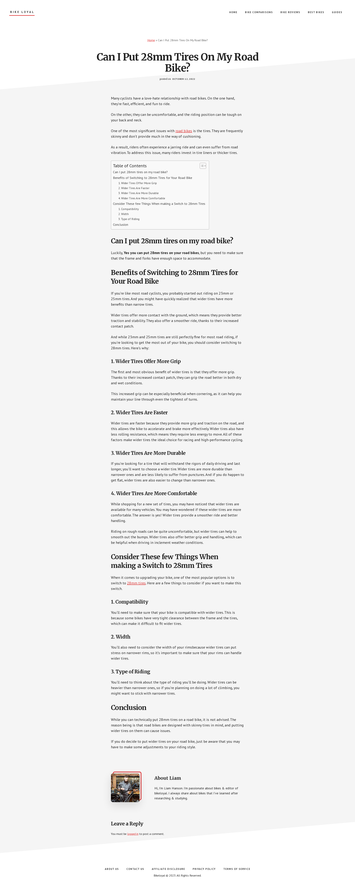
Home (151, 40)
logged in (132, 834)
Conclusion (120, 224)
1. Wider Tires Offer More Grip (137, 183)
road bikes (183, 130)
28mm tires (136, 583)
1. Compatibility (128, 209)
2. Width (123, 214)
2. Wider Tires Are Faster (133, 188)
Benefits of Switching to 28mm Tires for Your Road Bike (152, 178)
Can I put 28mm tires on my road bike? (140, 172)
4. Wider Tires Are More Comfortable (141, 198)
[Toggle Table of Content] (201, 166)
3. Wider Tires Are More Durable (138, 193)
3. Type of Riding (128, 219)
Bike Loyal (22, 12)
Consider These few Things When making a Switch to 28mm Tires (159, 204)
